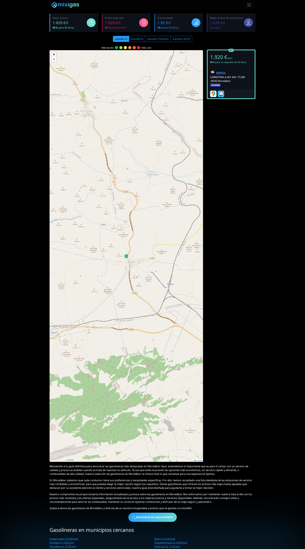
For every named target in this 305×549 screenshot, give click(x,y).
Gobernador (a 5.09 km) (64, 539)
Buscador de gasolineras (154, 517)
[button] (53, 54)
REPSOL (221, 73)
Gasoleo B (137, 39)
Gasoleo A (121, 39)
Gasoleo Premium (158, 39)
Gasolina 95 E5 (181, 39)
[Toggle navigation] (249, 5)
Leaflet (199, 460)
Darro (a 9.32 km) (164, 539)
